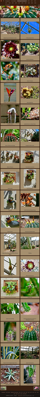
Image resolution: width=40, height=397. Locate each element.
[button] (1, 396)
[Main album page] (3, 1)
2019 (25, 2)
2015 (13, 2)
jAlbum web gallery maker (27, 395)
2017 (19, 2)
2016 (16, 2)
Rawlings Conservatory (22, 1)
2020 (29, 2)
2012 (35, 1)
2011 (32, 1)
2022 (35, 2)
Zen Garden (7, 4)
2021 (32, 2)
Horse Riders (13, 1)
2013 (6, 2)
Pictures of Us (20, 395)
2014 (9, 2)
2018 (22, 2)
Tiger (33, 395)
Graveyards (7, 1)
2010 (29, 1)
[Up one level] (2, 16)
